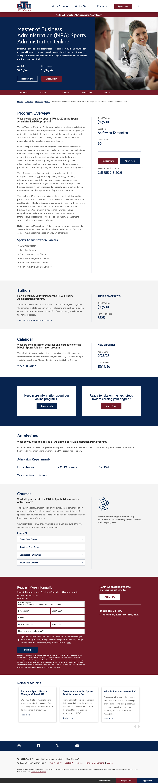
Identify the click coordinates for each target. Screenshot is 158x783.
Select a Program (24, 603)
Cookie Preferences (73, 762)
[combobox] (51, 604)
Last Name (57, 611)
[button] (139, 6)
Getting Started (82, 6)
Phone (29, 624)
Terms (69, 643)
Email (21, 618)
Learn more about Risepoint (50, 667)
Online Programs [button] (60, 6)
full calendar (26, 365)
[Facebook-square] (38, 746)
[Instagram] (19, 746)
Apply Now (51, 78)
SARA (110, 762)
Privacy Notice (36, 667)
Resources (102, 6)
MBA (47, 101)
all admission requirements (33, 474)
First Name (23, 611)
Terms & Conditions (95, 762)
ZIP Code (56, 624)
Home (20, 101)
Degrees (29, 101)
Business (39, 101)
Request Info (108, 160)
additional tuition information (34, 320)
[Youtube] (77, 746)
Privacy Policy (55, 762)
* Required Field (22, 599)
